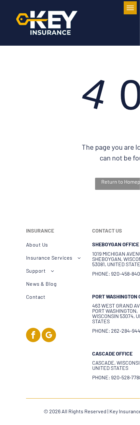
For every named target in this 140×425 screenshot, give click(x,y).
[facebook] (33, 336)
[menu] (130, 7)
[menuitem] (55, 244)
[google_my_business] (49, 336)
